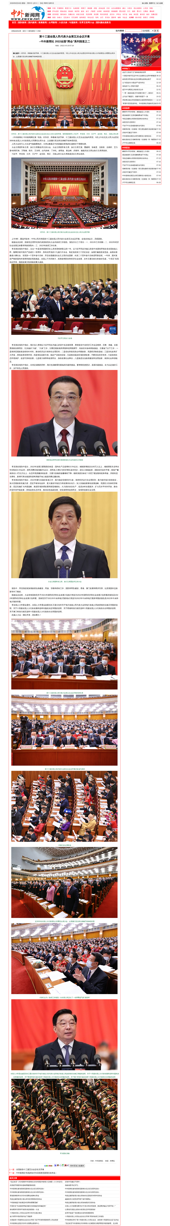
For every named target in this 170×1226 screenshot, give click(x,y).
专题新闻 (73, 22)
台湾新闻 (53, 22)
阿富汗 (83, 8)
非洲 (49, 14)
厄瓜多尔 (66, 17)
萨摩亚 (152, 17)
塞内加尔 (63, 14)
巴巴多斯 (74, 17)
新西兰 (145, 17)
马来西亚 (76, 8)
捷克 (82, 11)
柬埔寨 (89, 8)
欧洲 (49, 11)
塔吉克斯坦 (138, 8)
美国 (54, 17)
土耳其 (145, 8)
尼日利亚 (55, 14)
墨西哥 (113, 17)
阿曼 (151, 8)
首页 (14, 22)
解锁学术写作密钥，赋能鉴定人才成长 (136, 112)
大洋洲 (131, 17)
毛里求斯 (89, 14)
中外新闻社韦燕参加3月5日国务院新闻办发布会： (36, 1173)
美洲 (49, 17)
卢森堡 (93, 11)
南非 (148, 14)
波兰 (87, 11)
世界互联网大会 (86, 22)
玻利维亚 (82, 17)
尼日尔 (112, 14)
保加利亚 (106, 11)
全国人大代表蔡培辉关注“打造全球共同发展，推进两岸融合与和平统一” (90, 1206)
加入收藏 (159, 3)
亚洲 (49, 8)
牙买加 (107, 17)
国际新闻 (22, 22)
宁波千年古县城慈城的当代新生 (133, 126)
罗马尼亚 (55, 11)
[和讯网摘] (68, 1166)
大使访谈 (63, 22)
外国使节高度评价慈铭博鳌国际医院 (22, 1185)
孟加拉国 (102, 8)
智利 (97, 17)
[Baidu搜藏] (55, 1166)
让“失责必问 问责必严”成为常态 (133, 83)
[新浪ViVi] (65, 1166)
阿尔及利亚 (104, 14)
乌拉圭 (124, 17)
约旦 (108, 8)
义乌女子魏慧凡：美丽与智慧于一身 (135, 96)
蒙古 (124, 8)
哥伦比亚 (90, 17)
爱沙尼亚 (122, 11)
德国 (133, 11)
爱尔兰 (139, 11)
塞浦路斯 (114, 11)
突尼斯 (96, 14)
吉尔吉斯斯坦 (116, 8)
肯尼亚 (136, 14)
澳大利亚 (138, 17)
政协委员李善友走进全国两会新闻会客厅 (136, 79)
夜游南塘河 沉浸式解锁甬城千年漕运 (135, 115)
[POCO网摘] (63, 1166)
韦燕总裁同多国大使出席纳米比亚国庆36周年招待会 (83, 1196)
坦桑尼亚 (154, 14)
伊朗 (95, 8)
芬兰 (128, 11)
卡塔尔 (129, 8)
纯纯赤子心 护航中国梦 (130, 86)
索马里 (142, 14)
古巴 (101, 17)
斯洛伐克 (63, 11)
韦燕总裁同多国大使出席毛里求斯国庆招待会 (26, 1199)
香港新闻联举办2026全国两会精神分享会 (24, 1196)
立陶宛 (145, 11)
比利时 (99, 11)
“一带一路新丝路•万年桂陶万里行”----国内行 (137, 93)
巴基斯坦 (60, 8)
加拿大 (59, 17)
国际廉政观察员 (103, 22)
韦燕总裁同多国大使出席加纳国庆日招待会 (80, 1203)
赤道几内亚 (80, 14)
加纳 (130, 14)
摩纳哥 (152, 11)
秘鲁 (119, 17)
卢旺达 (118, 14)
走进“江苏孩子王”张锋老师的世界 (134, 72)
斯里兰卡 (68, 8)
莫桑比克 (71, 14)
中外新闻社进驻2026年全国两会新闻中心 (24, 1223)
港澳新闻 (42, 22)
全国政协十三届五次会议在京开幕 (30, 1169)
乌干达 (124, 14)
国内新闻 (32, 22)
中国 (54, 8)
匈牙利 (77, 11)
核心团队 (145, 3)
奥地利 (70, 11)
